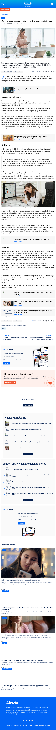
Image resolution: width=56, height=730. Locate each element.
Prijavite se (6, 363)
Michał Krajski (17, 24)
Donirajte (16, 725)
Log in (32, 399)
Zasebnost (47, 725)
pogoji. (19, 359)
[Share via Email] (51, 71)
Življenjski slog (4, 14)
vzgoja (4, 550)
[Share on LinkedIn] (46, 71)
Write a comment (28, 405)
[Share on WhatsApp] (54, 71)
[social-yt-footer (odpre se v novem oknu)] (23, 720)
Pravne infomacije (29, 725)
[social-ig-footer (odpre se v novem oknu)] (32, 720)
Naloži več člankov (28, 454)
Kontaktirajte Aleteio (39, 725)
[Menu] (11, 4)
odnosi (4, 328)
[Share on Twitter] (48, 71)
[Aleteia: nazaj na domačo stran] (28, 3)
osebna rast (5, 590)
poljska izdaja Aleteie (38, 285)
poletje (4, 643)
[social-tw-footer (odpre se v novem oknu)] (29, 720)
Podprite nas (4, 9)
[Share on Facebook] (43, 71)
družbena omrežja (7, 668)
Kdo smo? (22, 725)
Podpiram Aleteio (9, 382)
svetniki (4, 617)
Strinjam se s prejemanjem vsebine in (12, 359)
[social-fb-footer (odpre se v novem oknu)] (26, 720)
